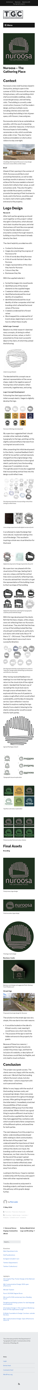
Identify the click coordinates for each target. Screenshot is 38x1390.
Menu (9, 25)
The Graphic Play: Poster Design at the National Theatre (18, 1279)
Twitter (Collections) (10, 1266)
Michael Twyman (8, 1289)
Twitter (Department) (10, 1262)
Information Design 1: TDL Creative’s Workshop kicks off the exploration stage (18, 1308)
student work (14, 1217)
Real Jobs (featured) (18, 1212)
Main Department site (10, 1251)
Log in (5, 1361)
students (23, 1217)
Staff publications (9, 1255)
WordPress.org (7, 1374)
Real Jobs (18, 2)
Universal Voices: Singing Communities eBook (10, 1230)
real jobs (24, 1215)
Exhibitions (9, 2)
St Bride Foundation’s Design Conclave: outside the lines (19, 1314)
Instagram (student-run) (11, 1259)
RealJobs (6, 1217)
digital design (16, 1215)
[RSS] (19, 1384)
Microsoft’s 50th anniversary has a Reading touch (17, 1297)
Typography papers (19, 4)
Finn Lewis (14, 1202)
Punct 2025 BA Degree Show (12, 1293)
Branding (8, 1215)
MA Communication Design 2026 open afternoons (16, 1285)
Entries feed (7, 1365)
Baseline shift (26, 2)
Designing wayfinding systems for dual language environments (18, 1303)
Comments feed (8, 1370)
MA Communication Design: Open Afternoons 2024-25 (18, 1319)
